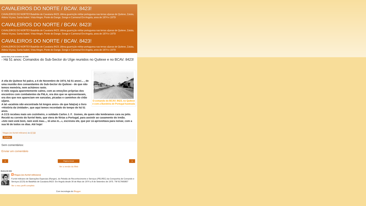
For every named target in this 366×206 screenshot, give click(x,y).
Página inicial (68, 161)
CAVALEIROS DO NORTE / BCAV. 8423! (46, 8)
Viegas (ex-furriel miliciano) (27, 175)
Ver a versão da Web (68, 166)
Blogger (77, 191)
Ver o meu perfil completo (22, 185)
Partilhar (7, 137)
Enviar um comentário (14, 151)
